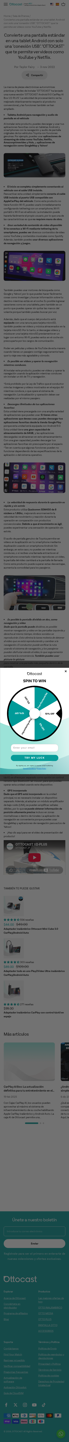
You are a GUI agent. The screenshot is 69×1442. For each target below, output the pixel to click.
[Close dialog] (66, 671)
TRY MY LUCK (34, 758)
